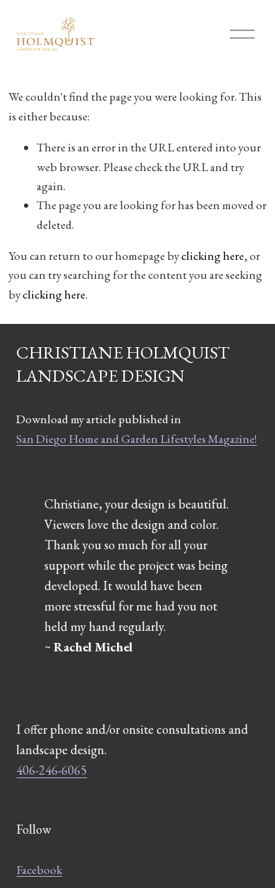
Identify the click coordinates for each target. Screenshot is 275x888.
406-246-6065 (51, 770)
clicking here (212, 255)
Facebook (39, 869)
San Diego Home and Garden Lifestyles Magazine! (136, 438)
